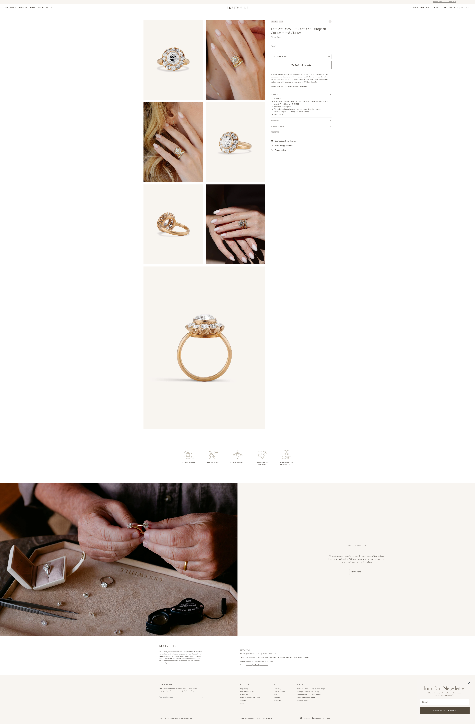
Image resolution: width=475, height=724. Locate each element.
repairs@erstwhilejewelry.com (257, 665)
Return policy (280, 150)
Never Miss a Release (444, 710)
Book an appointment (284, 145)
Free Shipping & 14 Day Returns (420, 2)
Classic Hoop (289, 86)
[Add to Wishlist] (330, 21)
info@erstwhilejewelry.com (263, 661)
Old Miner (303, 86)
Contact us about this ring (285, 141)
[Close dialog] (469, 682)
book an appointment (302, 657)
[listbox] (301, 56)
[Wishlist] (465, 8)
